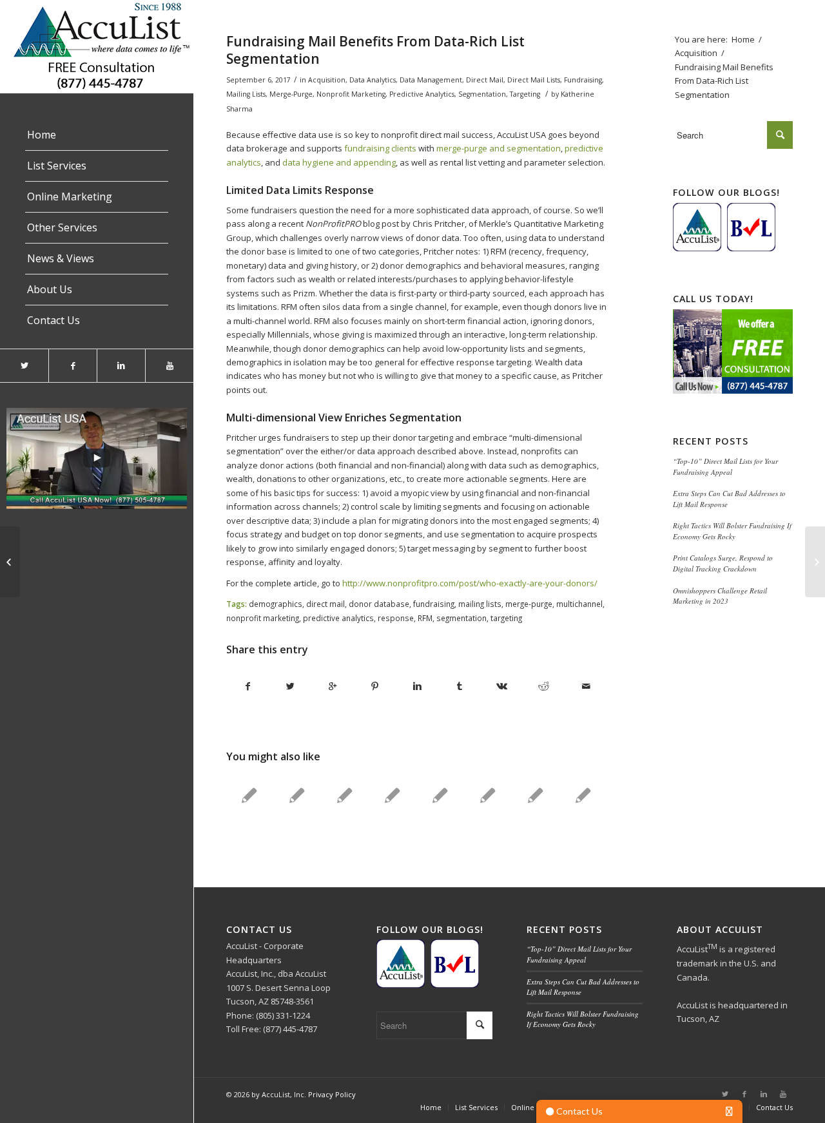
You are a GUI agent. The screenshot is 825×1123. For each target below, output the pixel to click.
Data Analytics (372, 79)
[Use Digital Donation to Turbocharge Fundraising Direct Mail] (10, 561)
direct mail (325, 604)
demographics (275, 604)
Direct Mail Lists (533, 79)
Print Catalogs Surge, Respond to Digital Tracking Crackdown (723, 563)
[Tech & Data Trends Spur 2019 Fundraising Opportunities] (392, 795)
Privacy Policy (332, 1094)
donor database (379, 604)
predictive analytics (338, 618)
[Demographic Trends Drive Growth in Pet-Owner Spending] (583, 795)
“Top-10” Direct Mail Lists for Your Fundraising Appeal (725, 466)
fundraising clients (380, 148)
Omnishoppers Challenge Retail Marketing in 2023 (720, 596)
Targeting (525, 94)
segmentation (461, 618)
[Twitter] (24, 365)
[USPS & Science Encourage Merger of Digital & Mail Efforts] (535, 795)
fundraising (433, 604)
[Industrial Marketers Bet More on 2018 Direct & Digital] (487, 795)
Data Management (431, 79)
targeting (506, 618)
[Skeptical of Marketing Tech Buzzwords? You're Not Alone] (297, 795)
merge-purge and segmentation (498, 148)
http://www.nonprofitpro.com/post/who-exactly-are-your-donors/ (469, 583)
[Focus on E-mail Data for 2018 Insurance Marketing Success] (249, 795)
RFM (425, 618)
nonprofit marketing (262, 618)
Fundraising (583, 79)
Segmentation (482, 94)
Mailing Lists (246, 94)
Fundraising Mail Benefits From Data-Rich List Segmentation (375, 50)
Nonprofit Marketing (350, 94)
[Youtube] (169, 365)
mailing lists (479, 604)
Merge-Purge (291, 94)
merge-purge (528, 604)
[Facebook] (72, 365)
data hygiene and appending (339, 162)
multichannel (579, 604)
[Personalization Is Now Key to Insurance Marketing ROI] (440, 795)
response (396, 618)
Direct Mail (484, 79)
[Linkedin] (121, 365)
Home (743, 39)
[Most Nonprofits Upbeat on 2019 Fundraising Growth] (344, 795)
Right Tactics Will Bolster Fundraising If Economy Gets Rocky (732, 531)
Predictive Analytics (421, 94)
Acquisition (326, 79)
